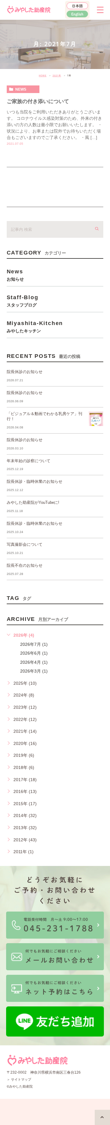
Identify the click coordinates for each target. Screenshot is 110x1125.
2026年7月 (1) (34, 644)
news (20, 89)
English (77, 14)
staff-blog (22, 300)
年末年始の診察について (28, 461)
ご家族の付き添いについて (38, 101)
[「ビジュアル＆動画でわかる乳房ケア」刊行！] (96, 418)
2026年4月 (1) (34, 662)
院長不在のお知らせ (24, 565)
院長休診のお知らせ (24, 371)
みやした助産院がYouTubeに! (33, 502)
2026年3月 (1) (34, 671)
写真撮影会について (24, 544)
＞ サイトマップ (19, 1079)
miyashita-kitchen (35, 326)
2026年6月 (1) (34, 653)
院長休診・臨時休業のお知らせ (34, 481)
